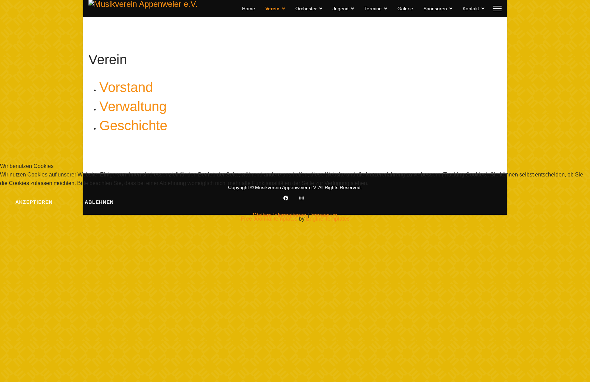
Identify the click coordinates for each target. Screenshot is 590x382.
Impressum (323, 215)
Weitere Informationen (279, 215)
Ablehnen (99, 202)
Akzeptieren (34, 202)
